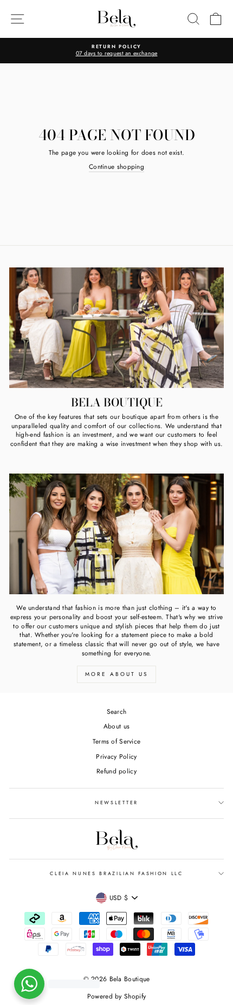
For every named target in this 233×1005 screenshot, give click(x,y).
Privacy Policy (116, 756)
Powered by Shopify (116, 996)
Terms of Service (117, 741)
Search (117, 711)
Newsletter (116, 802)
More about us (116, 674)
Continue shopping (116, 166)
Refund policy (116, 771)
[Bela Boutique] (116, 327)
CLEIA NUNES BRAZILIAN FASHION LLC (116, 873)
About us (116, 726)
